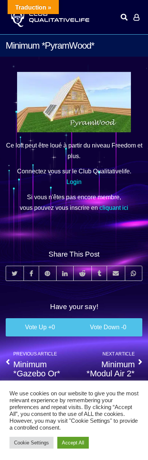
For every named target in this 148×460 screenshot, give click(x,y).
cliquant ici (113, 208)
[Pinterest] (47, 273)
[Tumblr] (99, 273)
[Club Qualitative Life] (49, 17)
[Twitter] (15, 273)
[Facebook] (31, 273)
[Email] (116, 273)
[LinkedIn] (65, 273)
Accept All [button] (73, 443)
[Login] (136, 17)
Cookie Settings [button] (31, 443)
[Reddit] (82, 273)
